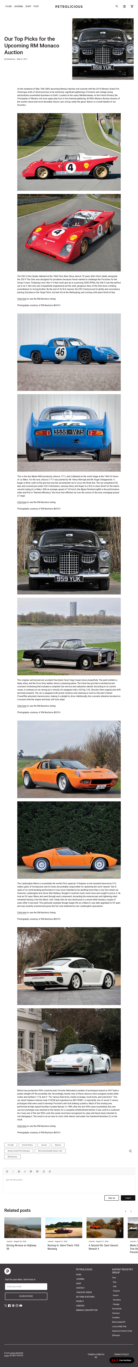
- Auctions (116, 1300)
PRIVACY (80, 1301)
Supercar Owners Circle (122, 1331)
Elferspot (116, 1335)
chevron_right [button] (131, 1211)
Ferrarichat (116, 1309)
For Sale (11, 1145)
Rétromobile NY (118, 1322)
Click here (22, 299)
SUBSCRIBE (26, 1296)
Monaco (58, 1145)
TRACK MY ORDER (84, 1292)
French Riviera (27, 1145)
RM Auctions (12, 1157)
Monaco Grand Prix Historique (19, 1151)
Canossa (116, 1313)
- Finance (116, 1291)
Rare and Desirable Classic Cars (50, 1151)
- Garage (115, 1304)
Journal (44, 1145)
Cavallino (116, 1317)
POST (36, 6)
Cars (114, 1277)
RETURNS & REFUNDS (85, 1297)
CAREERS (80, 1306)
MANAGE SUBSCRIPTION (86, 1310)
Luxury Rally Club (119, 1326)
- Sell (114, 1286)
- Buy (114, 1282)
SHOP (28, 6)
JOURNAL (18, 6)
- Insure (115, 1295)
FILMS (8, 6)
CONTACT (80, 1288)
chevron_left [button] (125, 1211)
